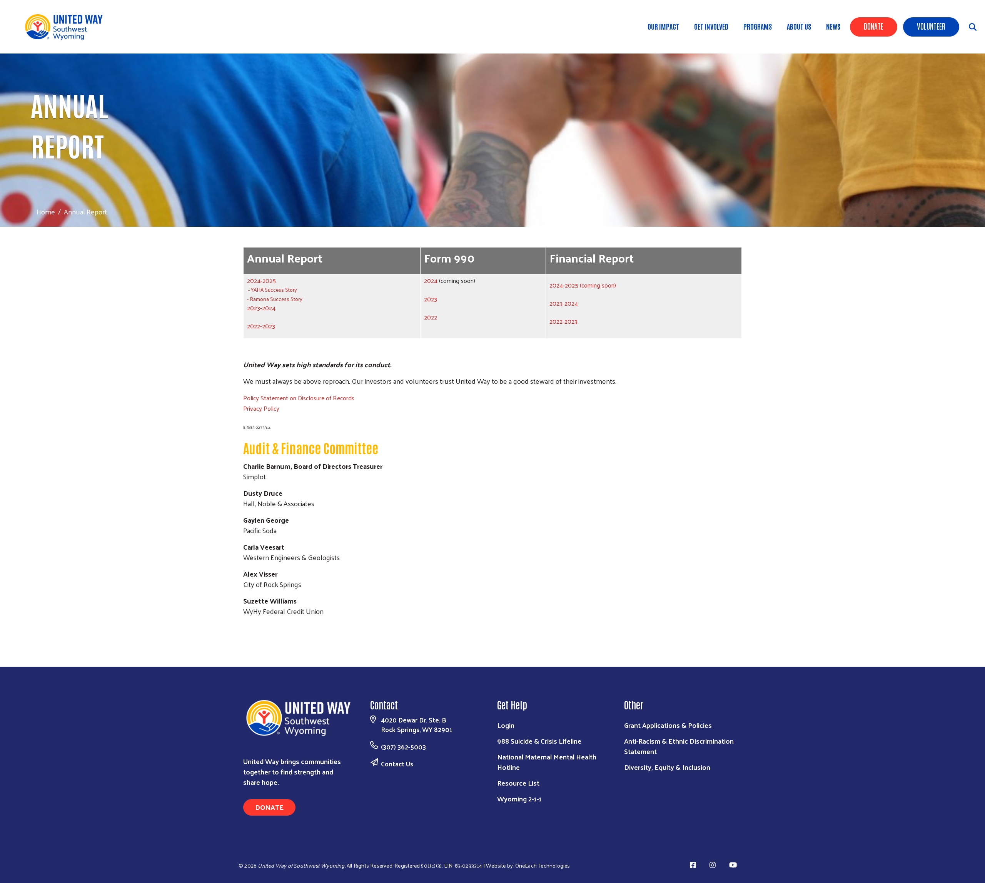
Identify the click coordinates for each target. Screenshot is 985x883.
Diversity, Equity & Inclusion (667, 767)
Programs (757, 26)
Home (46, 211)
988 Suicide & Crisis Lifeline (539, 741)
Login (505, 725)
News (833, 26)
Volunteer (931, 26)
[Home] (69, 27)
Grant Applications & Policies (668, 725)
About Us (799, 26)
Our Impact (663, 26)
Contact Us (397, 763)
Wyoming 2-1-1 (519, 798)
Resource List (518, 783)
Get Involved (711, 26)
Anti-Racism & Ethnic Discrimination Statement (679, 746)
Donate (873, 26)
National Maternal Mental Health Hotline (546, 762)
